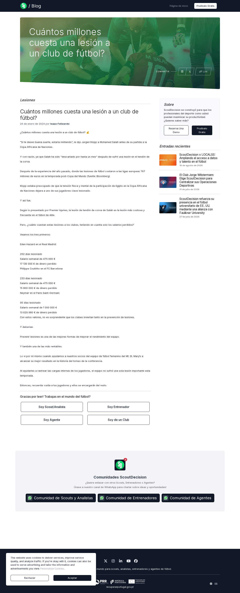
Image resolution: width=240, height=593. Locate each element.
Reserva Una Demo (176, 130)
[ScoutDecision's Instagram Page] (112, 561)
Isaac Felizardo (59, 123)
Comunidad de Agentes (190, 498)
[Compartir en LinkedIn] (182, 71)
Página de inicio (179, 5)
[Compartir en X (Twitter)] (190, 72)
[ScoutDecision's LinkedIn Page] (120, 561)
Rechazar (29, 578)
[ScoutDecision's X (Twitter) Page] (105, 561)
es (216, 583)
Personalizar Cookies (52, 568)
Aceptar (72, 578)
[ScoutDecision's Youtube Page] (127, 561)
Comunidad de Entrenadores (131, 498)
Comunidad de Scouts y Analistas (63, 498)
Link (205, 71)
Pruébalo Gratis (205, 5)
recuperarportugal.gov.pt (120, 587)
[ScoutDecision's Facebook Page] (135, 561)
